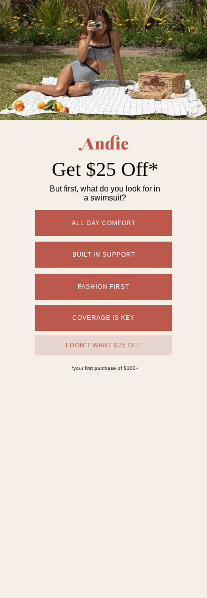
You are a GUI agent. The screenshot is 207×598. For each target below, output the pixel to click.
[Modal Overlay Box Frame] (103, 299)
